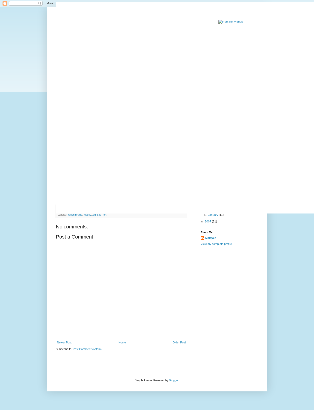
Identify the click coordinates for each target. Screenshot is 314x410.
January (213, 214)
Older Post (179, 342)
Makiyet (210, 238)
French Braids (74, 214)
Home (122, 342)
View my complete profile (216, 244)
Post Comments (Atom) (87, 349)
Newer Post (64, 342)
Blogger (174, 380)
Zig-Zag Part (99, 214)
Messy (87, 214)
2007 (208, 221)
